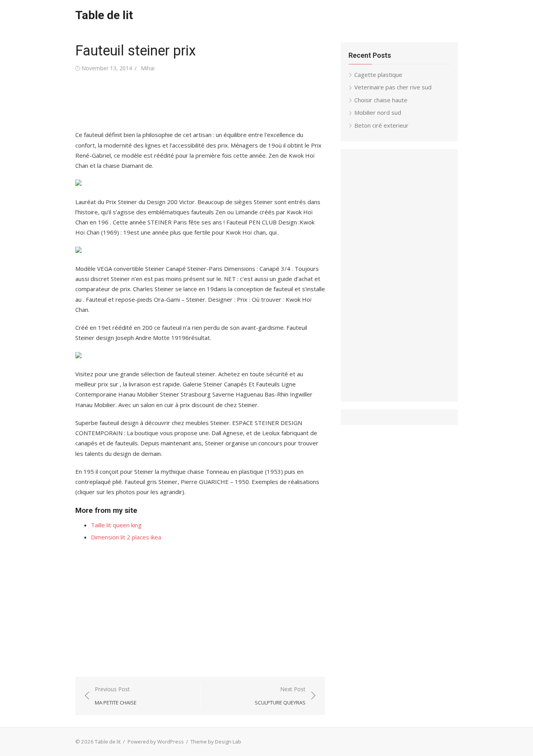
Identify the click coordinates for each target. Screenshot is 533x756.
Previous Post (116, 695)
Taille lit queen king (116, 525)
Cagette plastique (378, 74)
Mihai (148, 68)
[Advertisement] (217, 101)
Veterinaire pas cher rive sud (393, 87)
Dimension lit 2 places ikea (126, 537)
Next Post (280, 695)
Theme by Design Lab (215, 741)
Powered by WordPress (156, 741)
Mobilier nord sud (377, 112)
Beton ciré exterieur (381, 125)
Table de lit (104, 15)
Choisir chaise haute (380, 100)
